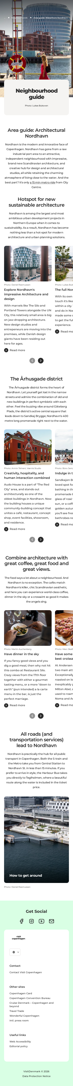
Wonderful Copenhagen (24, 1015)
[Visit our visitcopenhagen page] (21, 921)
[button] (28, 317)
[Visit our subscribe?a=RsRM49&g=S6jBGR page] (51, 921)
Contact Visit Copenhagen (26, 972)
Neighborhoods (19, 17)
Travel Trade (17, 1011)
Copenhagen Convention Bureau (30, 998)
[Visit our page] (31, 921)
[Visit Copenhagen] (19, 937)
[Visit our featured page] (41, 921)
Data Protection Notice (36, 1076)
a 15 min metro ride (42, 182)
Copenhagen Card (21, 993)
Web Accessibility (20, 1041)
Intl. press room (19, 1020)
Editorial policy (19, 1046)
